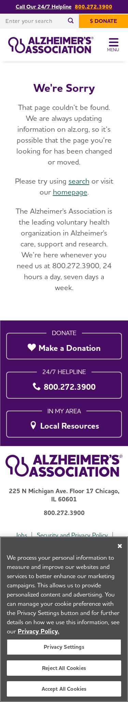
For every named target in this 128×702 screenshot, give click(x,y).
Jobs (21, 535)
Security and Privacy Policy (72, 535)
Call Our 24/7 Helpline (43, 7)
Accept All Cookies (64, 689)
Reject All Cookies (64, 668)
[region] (64, 619)
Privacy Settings (64, 647)
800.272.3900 (93, 7)
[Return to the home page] (51, 45)
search (79, 180)
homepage (70, 191)
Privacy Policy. (38, 631)
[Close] (119, 546)
